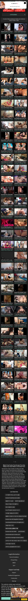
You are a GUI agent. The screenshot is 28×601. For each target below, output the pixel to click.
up (15, 98)
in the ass (6, 272)
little (15, 261)
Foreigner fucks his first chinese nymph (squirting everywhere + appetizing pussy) (7, 64)
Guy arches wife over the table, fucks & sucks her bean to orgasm (7, 303)
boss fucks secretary (9, 43)
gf (7, 424)
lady (10, 87)
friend (7, 54)
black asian (6, 337)
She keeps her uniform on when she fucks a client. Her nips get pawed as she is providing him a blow (20, 368)
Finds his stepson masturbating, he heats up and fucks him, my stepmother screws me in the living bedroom (7, 292)
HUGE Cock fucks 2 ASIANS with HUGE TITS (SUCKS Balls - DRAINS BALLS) (20, 140)
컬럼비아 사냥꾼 (9, 501)
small (7, 109)
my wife (21, 326)
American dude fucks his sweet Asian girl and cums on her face (20, 129)
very (24, 43)
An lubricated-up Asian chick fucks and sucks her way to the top (20, 96)
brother (20, 283)
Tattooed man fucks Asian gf (7, 422)
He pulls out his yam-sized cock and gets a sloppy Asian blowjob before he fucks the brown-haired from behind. (7, 390)
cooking (3, 315)
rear (5, 261)
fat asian (7, 457)
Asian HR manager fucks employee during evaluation (20, 292)
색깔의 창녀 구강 (9, 525)
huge (15, 185)
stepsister (16, 43)
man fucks (22, 424)
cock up (7, 391)
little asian (19, 261)
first (26, 43)
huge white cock (21, 185)
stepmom (3, 163)
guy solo (8, 326)
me (21, 76)
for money (9, 435)
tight (11, 380)
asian (18, 32)
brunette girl (22, 217)
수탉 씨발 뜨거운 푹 (10, 543)
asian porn (22, 152)
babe (15, 54)
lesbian (13, 446)
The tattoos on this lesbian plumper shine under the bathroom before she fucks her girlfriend (7, 444)
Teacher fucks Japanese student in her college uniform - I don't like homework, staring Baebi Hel (20, 270)
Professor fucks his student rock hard (20, 401)
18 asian (5, 130)
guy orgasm (9, 185)
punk (2, 326)
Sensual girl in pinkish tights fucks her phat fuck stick (20, 85)
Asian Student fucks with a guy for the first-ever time (7, 183)
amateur (19, 141)
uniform (18, 370)
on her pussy (8, 446)
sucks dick (6, 174)
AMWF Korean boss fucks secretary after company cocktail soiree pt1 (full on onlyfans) (7, 42)
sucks (23, 98)
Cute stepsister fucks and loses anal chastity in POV (20, 172)
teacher (16, 206)
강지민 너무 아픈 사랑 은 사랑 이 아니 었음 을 (16, 540)
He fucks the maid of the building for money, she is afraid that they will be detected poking (7, 433)
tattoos (3, 446)
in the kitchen (8, 315)
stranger (6, 141)
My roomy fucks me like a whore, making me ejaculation (20, 444)
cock (4, 391)
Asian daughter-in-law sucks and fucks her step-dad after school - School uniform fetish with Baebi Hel (7, 205)
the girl (12, 32)
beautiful (6, 348)
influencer (3, 119)
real (7, 152)
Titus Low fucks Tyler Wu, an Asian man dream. (20, 422)
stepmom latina (10, 163)
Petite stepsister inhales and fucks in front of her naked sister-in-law (20, 412)
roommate (8, 196)
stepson (5, 293)
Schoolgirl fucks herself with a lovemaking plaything (20, 379)
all (19, 228)
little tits (24, 261)
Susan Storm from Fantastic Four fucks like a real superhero (7, 151)
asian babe (11, 359)
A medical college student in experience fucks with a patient (20, 64)
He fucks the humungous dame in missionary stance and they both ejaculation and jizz (7, 270)
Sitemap (14, 581)
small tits (11, 109)
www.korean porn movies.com (13, 534)
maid (5, 435)
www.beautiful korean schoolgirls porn (15, 522)
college (20, 65)
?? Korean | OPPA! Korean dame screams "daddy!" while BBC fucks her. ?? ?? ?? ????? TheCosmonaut (20, 314)
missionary (11, 272)
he (9, 239)
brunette (16, 217)
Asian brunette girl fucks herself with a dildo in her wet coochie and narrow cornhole (20, 216)
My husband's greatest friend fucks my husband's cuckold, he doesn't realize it (7, 53)
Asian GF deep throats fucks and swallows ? (20, 194)
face (25, 228)
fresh (11, 239)
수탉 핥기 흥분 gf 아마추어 (12, 513)
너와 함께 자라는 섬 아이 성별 (12, 494)
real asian (10, 152)
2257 (14, 565)
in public (11, 119)
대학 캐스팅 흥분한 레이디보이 (13, 546)
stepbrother (9, 98)
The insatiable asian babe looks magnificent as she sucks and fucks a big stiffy (7, 357)
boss (2, 43)
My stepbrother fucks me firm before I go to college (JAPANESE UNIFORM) (7, 281)
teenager (16, 163)
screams (16, 315)
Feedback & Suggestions (14, 575)
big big (20, 380)
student (3, 76)
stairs (10, 141)
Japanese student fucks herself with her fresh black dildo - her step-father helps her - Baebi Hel (7, 74)
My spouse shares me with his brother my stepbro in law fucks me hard (20, 281)
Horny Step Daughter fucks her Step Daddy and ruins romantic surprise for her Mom (7, 227)
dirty (2, 413)
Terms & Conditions (14, 557)
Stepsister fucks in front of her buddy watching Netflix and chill (7, 249)
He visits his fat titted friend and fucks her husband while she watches (7, 455)
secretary (3, 370)
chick (17, 98)
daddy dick (24, 315)
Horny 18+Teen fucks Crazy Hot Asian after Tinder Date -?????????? (7, 129)
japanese (16, 391)
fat (3, 457)
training (20, 239)
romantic (12, 228)
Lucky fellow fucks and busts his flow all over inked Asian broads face (20, 227)
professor (16, 402)
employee (19, 293)
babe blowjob (20, 54)
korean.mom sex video (11, 531)
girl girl (17, 87)
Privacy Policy (14, 560)
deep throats (20, 196)
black (2, 337)
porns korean (21, 531)
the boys (24, 76)
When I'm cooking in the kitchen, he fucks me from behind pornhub (7, 314)
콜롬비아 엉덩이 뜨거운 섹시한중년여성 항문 (16, 516)
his (5, 65)
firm (13, 283)
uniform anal (24, 370)
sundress (6, 87)
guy (5, 185)
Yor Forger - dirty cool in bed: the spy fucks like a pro (7, 412)
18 (1, 130)
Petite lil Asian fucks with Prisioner (20, 433)
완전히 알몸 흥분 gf (19, 501)
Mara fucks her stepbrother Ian (7, 96)
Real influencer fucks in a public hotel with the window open (7, 118)
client (2, 109)
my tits (4, 402)
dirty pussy (10, 413)
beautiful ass (12, 348)
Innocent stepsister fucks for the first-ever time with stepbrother (20, 249)
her (5, 98)
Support (14, 572)
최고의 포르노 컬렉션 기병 (12, 528)
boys (15, 76)
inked (22, 228)
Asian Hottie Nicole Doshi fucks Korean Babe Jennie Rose (20, 31)
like (5, 152)
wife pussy (12, 304)
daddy (20, 315)
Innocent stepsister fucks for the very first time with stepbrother (20, 42)
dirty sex (6, 413)
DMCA (14, 562)
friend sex (11, 54)
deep (15, 196)
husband (3, 54)
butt (12, 87)
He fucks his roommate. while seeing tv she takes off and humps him (7, 194)
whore (24, 446)
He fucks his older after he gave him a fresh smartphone (7, 238)
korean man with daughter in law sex (14, 519)
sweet (20, 130)
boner (10, 174)
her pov (21, 119)
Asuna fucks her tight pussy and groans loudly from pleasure (7, 379)
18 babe (9, 130)
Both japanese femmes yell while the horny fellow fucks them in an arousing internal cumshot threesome (20, 390)
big (13, 98)
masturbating (10, 293)
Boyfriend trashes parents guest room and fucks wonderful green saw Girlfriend (7, 216)
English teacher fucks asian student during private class (20, 205)
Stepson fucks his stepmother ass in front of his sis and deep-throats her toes (20, 357)
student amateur (23, 337)
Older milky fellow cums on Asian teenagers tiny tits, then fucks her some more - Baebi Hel (20, 346)
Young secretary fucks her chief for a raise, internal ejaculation (7, 368)
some (23, 239)
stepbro (24, 283)
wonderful (9, 217)
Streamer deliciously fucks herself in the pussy (20, 303)
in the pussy (20, 304)
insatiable (3, 359)
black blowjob (13, 337)
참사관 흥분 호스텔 (10, 507)
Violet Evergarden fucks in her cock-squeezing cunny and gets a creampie (20, 455)
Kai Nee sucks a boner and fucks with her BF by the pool (7, 172)
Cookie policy (14, 578)
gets (11, 391)
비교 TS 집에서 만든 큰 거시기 (13, 510)
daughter (3, 206)
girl (15, 87)
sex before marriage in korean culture (14, 537)
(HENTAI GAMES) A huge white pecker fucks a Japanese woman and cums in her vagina (20, 183)
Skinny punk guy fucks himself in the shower (7, 325)
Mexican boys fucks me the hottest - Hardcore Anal (20, 74)
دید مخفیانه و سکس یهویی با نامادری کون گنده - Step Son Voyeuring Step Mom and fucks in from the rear (7, 259)
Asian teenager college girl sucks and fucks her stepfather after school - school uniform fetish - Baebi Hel (20, 162)
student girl (8, 76)
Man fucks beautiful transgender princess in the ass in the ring (7, 346)
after (7, 239)
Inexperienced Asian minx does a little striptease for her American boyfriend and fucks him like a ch (20, 259)
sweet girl (25, 130)
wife (2, 304)
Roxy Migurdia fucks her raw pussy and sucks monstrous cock (20, 118)
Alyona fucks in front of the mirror (7, 31)
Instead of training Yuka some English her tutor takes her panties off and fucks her (20, 238)
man (2, 424)
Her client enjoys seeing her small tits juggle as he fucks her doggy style (7, 107)
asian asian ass (24, 32)
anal (24, 174)
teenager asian (22, 163)
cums (15, 348)
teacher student (22, 206)
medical (16, 65)
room (2, 217)
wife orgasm (7, 304)
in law (7, 206)
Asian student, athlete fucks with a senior (20, 335)
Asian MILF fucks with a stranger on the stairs (7, 140)
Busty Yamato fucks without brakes (20, 151)
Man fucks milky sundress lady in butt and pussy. (7, 85)
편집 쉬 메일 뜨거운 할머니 (12, 504)
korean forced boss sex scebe (13, 498)
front (5, 32)
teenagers (19, 348)
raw (24, 119)
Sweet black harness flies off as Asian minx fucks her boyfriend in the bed (7, 335)
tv (11, 196)
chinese (10, 65)
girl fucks (22, 87)
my (18, 326)
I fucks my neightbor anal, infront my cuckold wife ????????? (20, 325)
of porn (8, 32)
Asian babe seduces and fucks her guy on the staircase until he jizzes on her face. (20, 53)
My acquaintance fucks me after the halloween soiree (7, 401)
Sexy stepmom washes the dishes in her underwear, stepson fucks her (7, 162)
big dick (24, 380)
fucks (2, 32)
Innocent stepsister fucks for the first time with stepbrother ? (20, 107)
